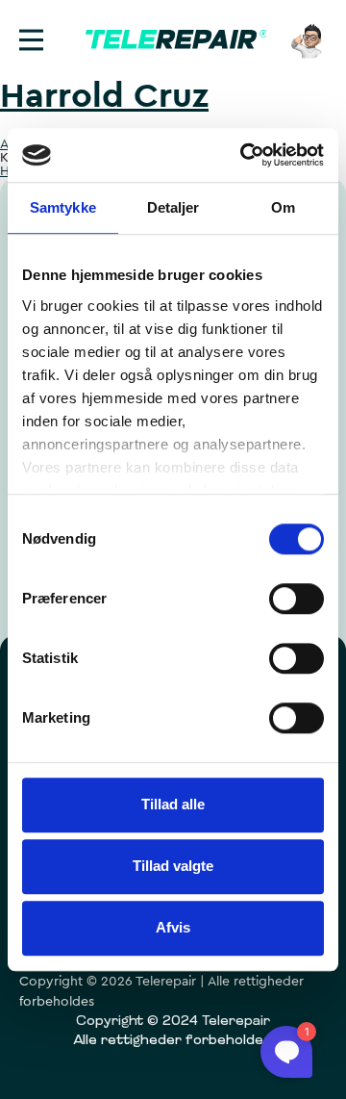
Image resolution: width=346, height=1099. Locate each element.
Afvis (173, 927)
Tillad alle (173, 804)
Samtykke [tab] (63, 207)
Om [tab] (283, 207)
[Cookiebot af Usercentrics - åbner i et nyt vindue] (244, 154)
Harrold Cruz (104, 96)
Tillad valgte (173, 865)
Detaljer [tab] (173, 207)
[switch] (296, 598)
